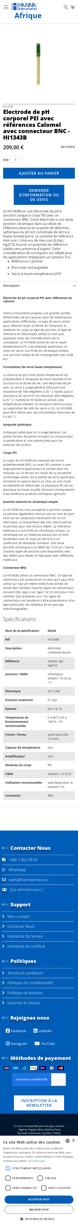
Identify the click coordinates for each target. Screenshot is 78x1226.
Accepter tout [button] (39, 1199)
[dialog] (39, 1181)
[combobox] (68, 1141)
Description (11, 286)
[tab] (39, 285)
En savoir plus (37, 1161)
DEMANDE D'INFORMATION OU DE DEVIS (39, 195)
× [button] (73, 1140)
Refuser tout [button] (39, 1209)
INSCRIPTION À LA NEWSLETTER (39, 1103)
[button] (38, 1218)
